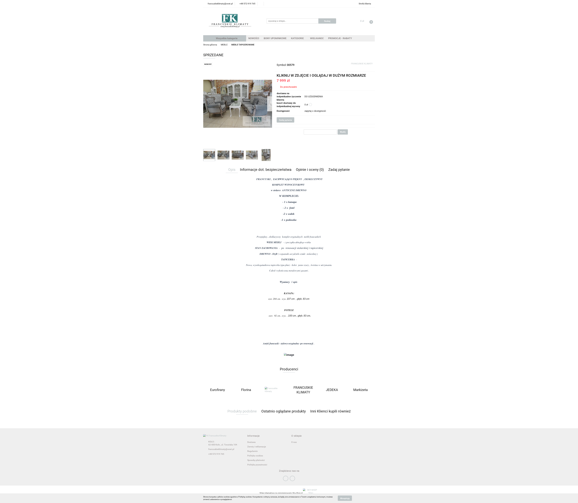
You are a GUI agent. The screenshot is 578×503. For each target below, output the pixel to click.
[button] (253, 436)
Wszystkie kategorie (226, 38)
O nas (294, 442)
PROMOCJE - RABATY (340, 38)
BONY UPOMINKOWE (275, 38)
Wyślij (343, 132)
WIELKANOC (317, 38)
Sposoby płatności (256, 460)
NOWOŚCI (253, 38)
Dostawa (251, 442)
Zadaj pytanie (285, 120)
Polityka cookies (255, 455)
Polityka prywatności (257, 464)
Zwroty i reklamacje (256, 446)
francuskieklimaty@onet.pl (221, 449)
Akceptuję (345, 498)
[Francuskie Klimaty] (274, 390)
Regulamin (252, 451)
